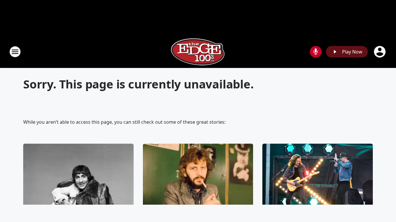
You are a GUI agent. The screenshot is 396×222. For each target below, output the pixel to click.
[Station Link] (198, 51)
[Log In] (380, 52)
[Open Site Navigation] (15, 52)
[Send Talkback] (315, 52)
